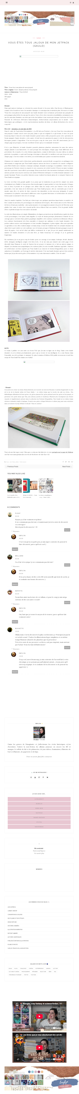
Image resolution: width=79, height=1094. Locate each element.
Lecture (39, 38)
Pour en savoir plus (33, 757)
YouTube (33, 974)
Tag (55, 971)
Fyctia (39, 822)
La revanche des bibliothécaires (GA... (14, 496)
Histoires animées (13, 926)
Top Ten (26, 974)
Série (50, 971)
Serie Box (39, 808)
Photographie (26, 971)
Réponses (16, 531)
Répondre (67, 529)
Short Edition (39, 817)
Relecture (43, 971)
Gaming (48, 968)
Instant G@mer (13, 933)
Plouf (18, 513)
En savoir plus (39, 853)
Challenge (23, 968)
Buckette (19, 628)
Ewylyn (37, 51)
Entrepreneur (39, 968)
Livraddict (39, 799)
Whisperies (39, 826)
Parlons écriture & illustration (18, 941)
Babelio (39, 803)
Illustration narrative (15, 929)
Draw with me (12, 922)
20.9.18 (21, 538)
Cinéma (31, 968)
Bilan (10, 968)
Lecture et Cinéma (14, 971)
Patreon (36, 851)
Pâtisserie (35, 971)
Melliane (19, 556)
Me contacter (47, 757)
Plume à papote (13, 944)
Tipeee (42, 851)
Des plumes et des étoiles (16, 918)
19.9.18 (17, 594)
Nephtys (19, 591)
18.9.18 (17, 516)
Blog (16, 968)
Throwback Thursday (15, 974)
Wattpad (39, 813)
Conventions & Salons (15, 914)
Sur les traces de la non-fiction (18, 948)
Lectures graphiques (14, 937)
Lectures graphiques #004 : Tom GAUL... (45, 496)
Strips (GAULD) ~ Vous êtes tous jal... (30, 496)
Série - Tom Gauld (21, 462)
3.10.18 (17, 631)
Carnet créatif (12, 911)
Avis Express (12, 907)
